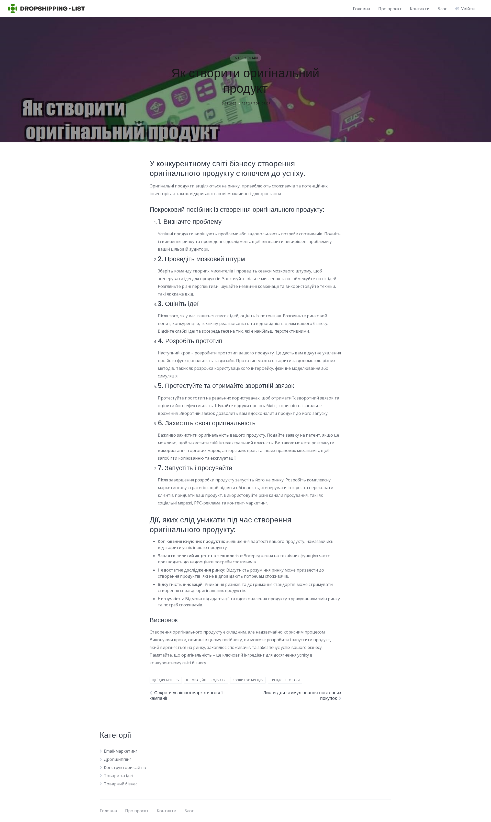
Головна (361, 9)
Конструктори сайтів (125, 767)
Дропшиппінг (117, 759)
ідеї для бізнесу (166, 680)
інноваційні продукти (206, 680)
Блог (442, 9)
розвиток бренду (247, 680)
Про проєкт (390, 9)
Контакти (419, 9)
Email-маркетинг (120, 751)
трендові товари (285, 680)
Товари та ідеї (245, 57)
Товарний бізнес (120, 784)
